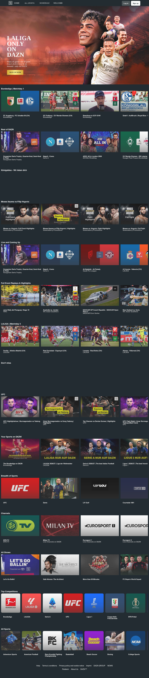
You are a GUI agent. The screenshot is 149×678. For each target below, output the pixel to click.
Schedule (45, 3)
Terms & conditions (49, 665)
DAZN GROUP (99, 665)
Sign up (136, 3)
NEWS (110, 665)
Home (16, 3)
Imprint (88, 665)
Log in (126, 3)
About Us (74, 669)
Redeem (65, 669)
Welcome (58, 3)
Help (38, 665)
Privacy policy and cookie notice (71, 665)
